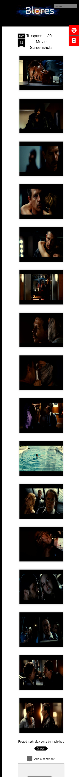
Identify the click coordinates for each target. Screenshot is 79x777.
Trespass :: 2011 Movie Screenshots (41, 41)
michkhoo (58, 741)
